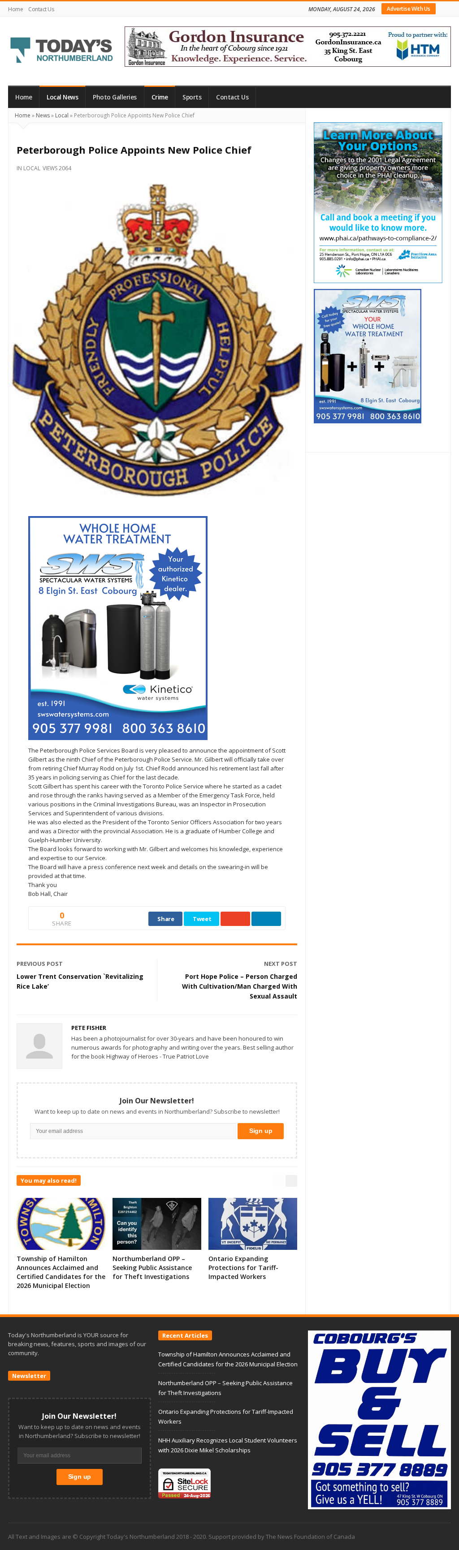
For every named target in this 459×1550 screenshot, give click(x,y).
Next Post (280, 964)
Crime (160, 97)
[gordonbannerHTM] (288, 46)
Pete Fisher (88, 1028)
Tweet (202, 919)
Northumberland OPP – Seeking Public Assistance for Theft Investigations (152, 1267)
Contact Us (41, 9)
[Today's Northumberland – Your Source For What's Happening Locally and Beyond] (62, 51)
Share (165, 919)
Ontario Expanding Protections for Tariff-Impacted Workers (243, 1267)
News (43, 115)
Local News (62, 97)
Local (62, 115)
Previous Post (40, 964)
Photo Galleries (115, 97)
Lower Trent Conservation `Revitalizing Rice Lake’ (80, 981)
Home (15, 9)
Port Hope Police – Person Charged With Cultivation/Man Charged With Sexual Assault (239, 986)
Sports (191, 97)
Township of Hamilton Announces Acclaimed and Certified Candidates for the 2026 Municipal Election (61, 1272)
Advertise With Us (408, 9)
